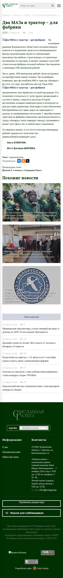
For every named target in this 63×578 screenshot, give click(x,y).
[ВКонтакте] (19, 161)
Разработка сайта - (24, 568)
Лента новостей (31, 316)
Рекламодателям (11, 451)
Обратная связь (10, 456)
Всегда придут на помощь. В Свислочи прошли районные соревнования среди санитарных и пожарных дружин (31, 215)
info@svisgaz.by (47, 489)
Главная (5, 15)
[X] (27, 161)
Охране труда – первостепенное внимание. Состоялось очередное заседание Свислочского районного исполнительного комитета (29, 255)
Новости (17, 15)
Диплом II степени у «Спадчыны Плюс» (22, 170)
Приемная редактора (31, 502)
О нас (5, 447)
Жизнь (27, 15)
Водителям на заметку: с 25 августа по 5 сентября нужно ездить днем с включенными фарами (29, 359)
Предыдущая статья (11, 167)
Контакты (38, 440)
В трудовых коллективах (45, 15)
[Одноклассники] (23, 161)
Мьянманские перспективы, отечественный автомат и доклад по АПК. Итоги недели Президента (30, 330)
